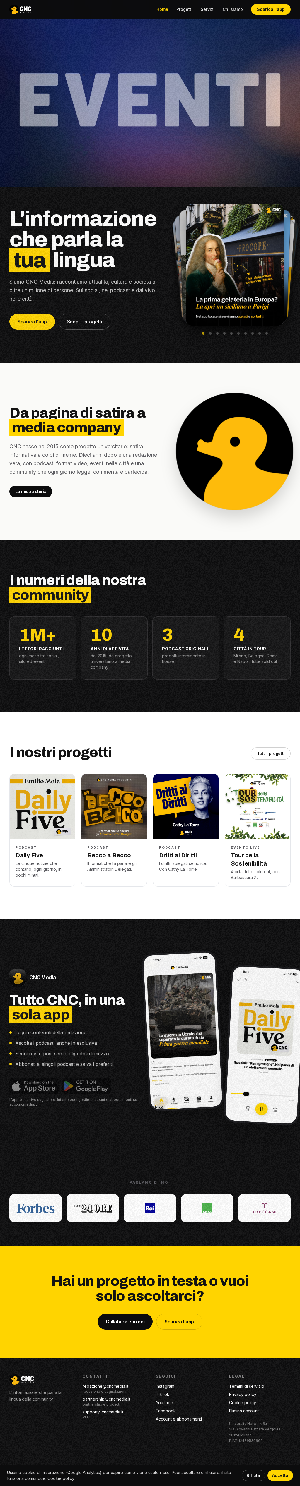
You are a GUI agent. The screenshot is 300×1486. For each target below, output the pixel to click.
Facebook (166, 1410)
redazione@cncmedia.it (105, 1386)
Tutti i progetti (270, 753)
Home (162, 9)
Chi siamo (233, 9)
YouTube (164, 1402)
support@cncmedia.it (103, 1411)
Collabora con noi (125, 1322)
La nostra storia (30, 491)
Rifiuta (253, 1475)
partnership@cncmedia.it (106, 1399)
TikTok (162, 1394)
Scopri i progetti (84, 322)
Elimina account (244, 1410)
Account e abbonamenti (179, 1418)
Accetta (280, 1475)
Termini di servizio (246, 1386)
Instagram (165, 1386)
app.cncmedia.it (23, 1104)
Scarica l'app (271, 9)
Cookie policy (242, 1402)
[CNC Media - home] (20, 9)
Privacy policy (242, 1394)
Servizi (207, 9)
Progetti (184, 9)
